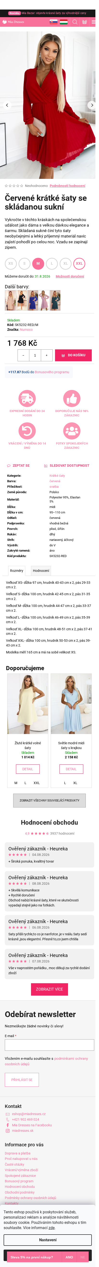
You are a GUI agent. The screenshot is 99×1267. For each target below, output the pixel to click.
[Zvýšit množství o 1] (46, 355)
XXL (79, 263)
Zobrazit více (49, 989)
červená (55, 481)
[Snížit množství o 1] (23, 355)
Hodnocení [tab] (41, 571)
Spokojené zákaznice (20, 1176)
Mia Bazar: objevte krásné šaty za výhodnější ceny (48, 13)
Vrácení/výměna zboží (21, 1170)
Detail (27, 769)
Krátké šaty (57, 475)
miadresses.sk (22, 1131)
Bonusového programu (52, 372)
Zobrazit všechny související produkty (49, 800)
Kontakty (12, 1203)
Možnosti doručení (70, 276)
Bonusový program (19, 1181)
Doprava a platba (18, 1153)
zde (52, 1228)
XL (65, 263)
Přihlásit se (21, 1080)
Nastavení (47, 1240)
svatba (54, 486)
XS (10, 263)
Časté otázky (14, 1164)
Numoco (26, 329)
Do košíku (76, 355)
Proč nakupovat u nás (21, 1159)
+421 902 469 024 (25, 1119)
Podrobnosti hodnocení (67, 186)
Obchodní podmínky (20, 1192)
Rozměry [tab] (16, 571)
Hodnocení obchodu (49, 822)
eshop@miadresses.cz (29, 1114)
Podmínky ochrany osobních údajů (30, 1198)
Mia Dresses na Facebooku (32, 1125)
